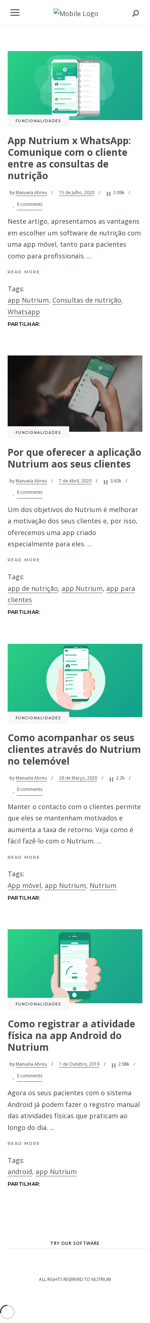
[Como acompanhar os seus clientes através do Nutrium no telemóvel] (75, 680)
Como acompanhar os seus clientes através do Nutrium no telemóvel (74, 749)
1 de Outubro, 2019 (79, 1064)
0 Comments (29, 204)
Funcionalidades (39, 121)
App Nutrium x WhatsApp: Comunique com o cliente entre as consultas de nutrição (69, 158)
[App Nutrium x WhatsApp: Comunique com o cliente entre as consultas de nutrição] (75, 85)
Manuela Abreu (31, 192)
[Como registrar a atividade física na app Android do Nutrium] (75, 966)
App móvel (24, 885)
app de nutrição (33, 588)
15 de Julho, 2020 (76, 192)
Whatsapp (24, 311)
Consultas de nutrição (86, 300)
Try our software (74, 1243)
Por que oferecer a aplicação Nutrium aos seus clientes (74, 458)
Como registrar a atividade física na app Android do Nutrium (71, 1035)
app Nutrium (28, 300)
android (20, 1171)
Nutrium (103, 885)
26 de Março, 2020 (78, 778)
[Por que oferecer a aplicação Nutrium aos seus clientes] (75, 393)
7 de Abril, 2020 (75, 481)
